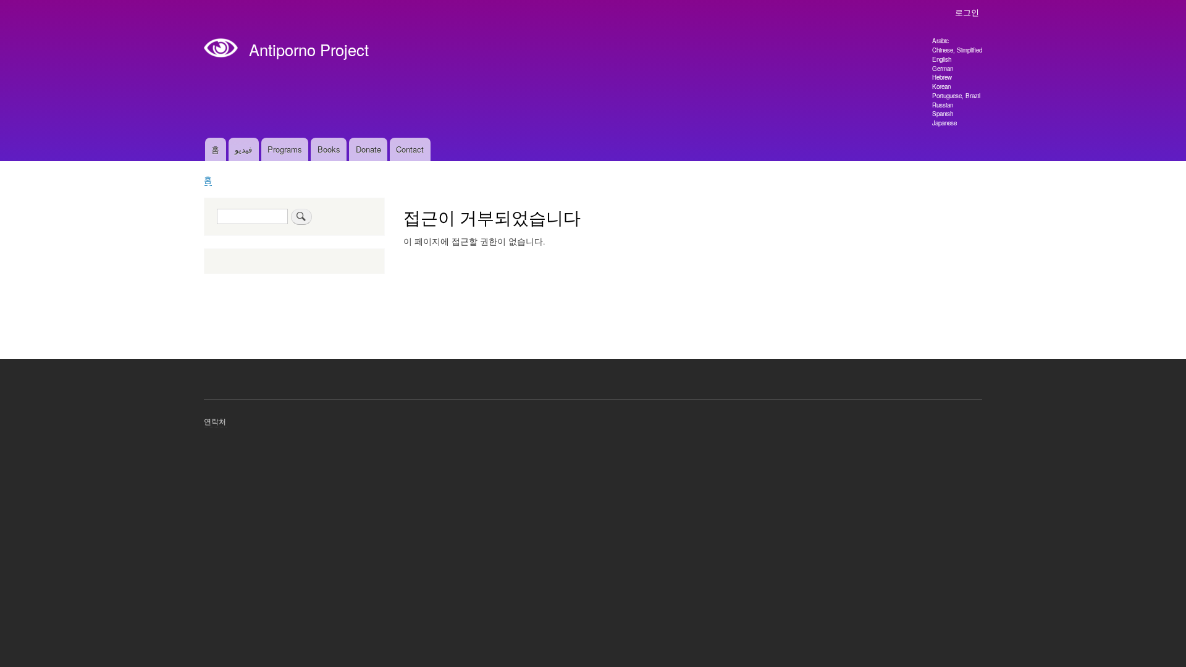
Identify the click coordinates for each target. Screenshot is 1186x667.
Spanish (942, 113)
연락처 (215, 421)
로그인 (967, 12)
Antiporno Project (309, 49)
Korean (941, 86)
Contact (410, 149)
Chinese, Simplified (957, 50)
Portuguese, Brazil (956, 95)
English (941, 59)
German (942, 68)
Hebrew (942, 77)
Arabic (940, 40)
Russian (942, 105)
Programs (284, 149)
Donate (368, 149)
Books (329, 149)
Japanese (944, 123)
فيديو (243, 149)
